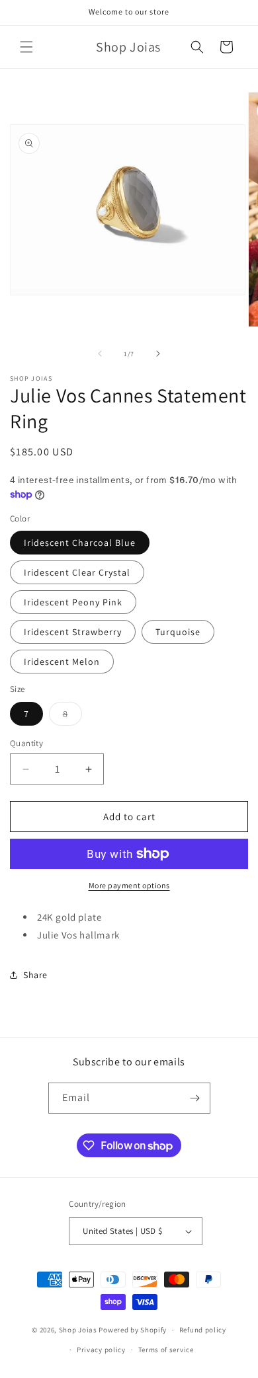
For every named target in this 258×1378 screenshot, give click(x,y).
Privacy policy (101, 1349)
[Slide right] (158, 353)
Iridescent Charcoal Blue (80, 543)
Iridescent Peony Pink (73, 602)
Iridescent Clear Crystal (77, 572)
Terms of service (166, 1349)
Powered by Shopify (133, 1329)
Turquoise (177, 632)
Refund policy (202, 1329)
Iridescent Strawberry (73, 632)
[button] (26, 46)
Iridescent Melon (62, 662)
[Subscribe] (195, 1098)
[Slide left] (99, 353)
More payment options (129, 885)
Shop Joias (78, 1329)
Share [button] (35, 975)
